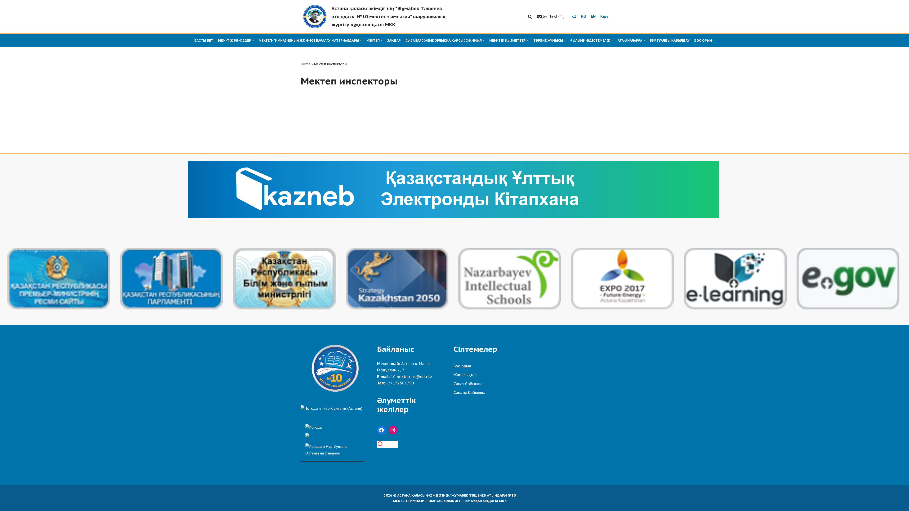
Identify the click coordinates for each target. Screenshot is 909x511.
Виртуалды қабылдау (670, 40)
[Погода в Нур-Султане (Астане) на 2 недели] (332, 448)
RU (583, 16)
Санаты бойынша (469, 392)
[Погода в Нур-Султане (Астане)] (331, 408)
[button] (530, 16)
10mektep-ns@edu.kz (411, 376)
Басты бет (203, 40)
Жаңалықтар (465, 374)
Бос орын (462, 366)
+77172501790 (400, 383)
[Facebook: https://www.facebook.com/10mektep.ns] (381, 430)
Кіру (604, 16)
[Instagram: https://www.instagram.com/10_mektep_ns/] (392, 430)
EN (593, 16)
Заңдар (394, 40)
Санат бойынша (468, 383)
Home (305, 64)
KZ (573, 16)
